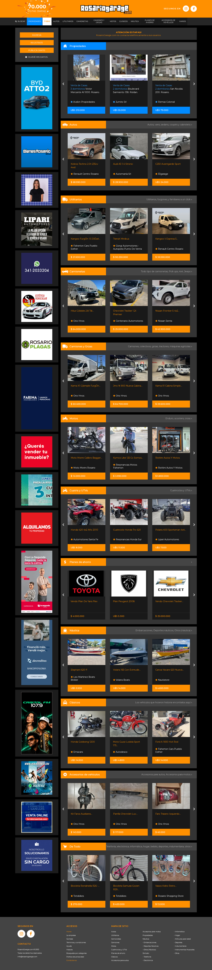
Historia (69, 950)
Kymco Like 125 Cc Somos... (86, 457)
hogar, (147, 846)
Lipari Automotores (126, 539)
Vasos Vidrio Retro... (123, 885)
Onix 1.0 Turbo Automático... (170, 601)
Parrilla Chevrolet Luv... (83, 813)
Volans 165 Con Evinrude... (84, 669)
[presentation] (63, 84)
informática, (136, 846)
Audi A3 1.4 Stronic (81, 164)
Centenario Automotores (87, 320)
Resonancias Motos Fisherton (83, 466)
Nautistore (121, 680)
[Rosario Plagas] (36, 344)
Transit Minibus (79, 238)
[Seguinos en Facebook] (194, 9)
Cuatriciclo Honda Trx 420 (84, 529)
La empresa (71, 935)
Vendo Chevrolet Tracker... (127, 601)
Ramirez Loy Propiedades (171, 101)
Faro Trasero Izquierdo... (125, 813)
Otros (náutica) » (183, 630)
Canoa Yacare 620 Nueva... (127, 669)
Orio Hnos (78, 395)
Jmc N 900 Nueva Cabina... (85, 385)
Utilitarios (115, 935)
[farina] (36, 398)
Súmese (69, 939)
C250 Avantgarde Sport (125, 164)
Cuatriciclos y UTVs (119, 950)
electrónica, (123, 846)
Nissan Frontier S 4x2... (125, 310)
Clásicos (114, 957)
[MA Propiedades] (36, 451)
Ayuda (69, 946)
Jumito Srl (78, 101)
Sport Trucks (164, 680)
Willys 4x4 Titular (164, 741)
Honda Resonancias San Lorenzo (169, 466)
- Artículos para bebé (182, 939)
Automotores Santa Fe (170, 752)
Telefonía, (111, 846)
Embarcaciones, (144, 630)
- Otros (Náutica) (149, 950)
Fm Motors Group (167, 174)
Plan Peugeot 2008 (81, 601)
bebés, (154, 846)
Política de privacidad (75, 957)
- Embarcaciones (149, 942)
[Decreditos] (36, 652)
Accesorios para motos (178, 774)
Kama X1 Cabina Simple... (126, 385)
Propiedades (148, 935)
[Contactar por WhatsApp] (36, 151)
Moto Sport (163, 539)
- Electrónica (148, 960)
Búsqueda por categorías (76, 953)
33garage (120, 174)
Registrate (37, 42)
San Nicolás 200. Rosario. (126, 89)
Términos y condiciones (76, 942)
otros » (188, 846)
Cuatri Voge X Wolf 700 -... (169, 529)
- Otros (176, 953)
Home (68, 931)
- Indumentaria (180, 946)
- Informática (179, 931)
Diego (161, 248)
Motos (113, 946)
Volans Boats (80, 680)
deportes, (163, 846)
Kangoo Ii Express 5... (124, 238)
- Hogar (177, 935)
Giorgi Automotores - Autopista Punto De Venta (85, 247)
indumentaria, (177, 846)
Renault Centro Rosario (128, 248)
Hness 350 (161, 457)
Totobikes (78, 896)
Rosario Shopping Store (128, 896)
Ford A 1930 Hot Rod (124, 741)
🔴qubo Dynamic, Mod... (168, 238)
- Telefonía (147, 957)
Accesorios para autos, (153, 774)
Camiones (115, 942)
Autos (113, 931)
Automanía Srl (81, 174)
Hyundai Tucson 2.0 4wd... (169, 310)
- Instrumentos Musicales (184, 950)
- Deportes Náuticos (150, 946)
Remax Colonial (124, 101)
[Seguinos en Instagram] (186, 8)
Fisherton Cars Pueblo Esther (126, 750)
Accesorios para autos (120, 960)
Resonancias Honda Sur (86, 539)
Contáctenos (71, 960)
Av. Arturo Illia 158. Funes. (170, 89)
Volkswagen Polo (164, 164)
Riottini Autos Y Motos (125, 457)
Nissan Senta (122, 320)
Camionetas (116, 939)
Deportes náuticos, (163, 630)
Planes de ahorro (118, 953)
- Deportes (178, 942)
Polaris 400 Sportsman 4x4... (128, 529)
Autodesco (79, 752)
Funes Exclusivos (166, 320)
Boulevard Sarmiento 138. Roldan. (84, 89)
